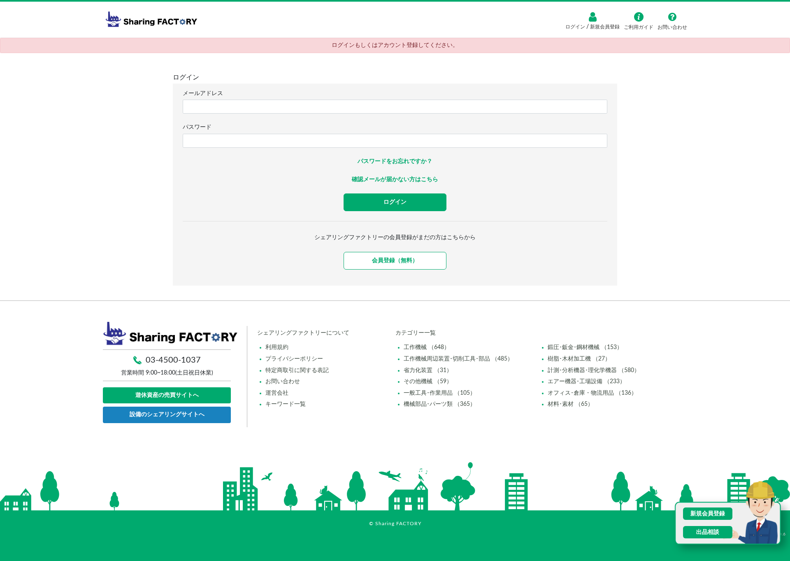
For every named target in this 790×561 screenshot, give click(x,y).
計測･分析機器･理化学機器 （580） (594, 370)
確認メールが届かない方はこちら (395, 179)
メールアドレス (203, 93)
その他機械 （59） (428, 381)
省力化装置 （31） (428, 370)
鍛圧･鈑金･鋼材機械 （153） (585, 347)
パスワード (197, 127)
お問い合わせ (282, 381)
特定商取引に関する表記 (297, 370)
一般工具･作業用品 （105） (440, 393)
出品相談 (707, 532)
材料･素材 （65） (570, 404)
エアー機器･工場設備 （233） (586, 381)
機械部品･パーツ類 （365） (440, 404)
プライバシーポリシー (294, 359)
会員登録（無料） (395, 260)
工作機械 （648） (427, 347)
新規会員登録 (604, 26)
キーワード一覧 (285, 404)
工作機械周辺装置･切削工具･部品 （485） (458, 359)
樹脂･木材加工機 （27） (579, 359)
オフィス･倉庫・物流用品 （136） (592, 393)
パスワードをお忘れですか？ (395, 161)
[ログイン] (592, 17)
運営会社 (276, 393)
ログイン (575, 26)
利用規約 (276, 347)
